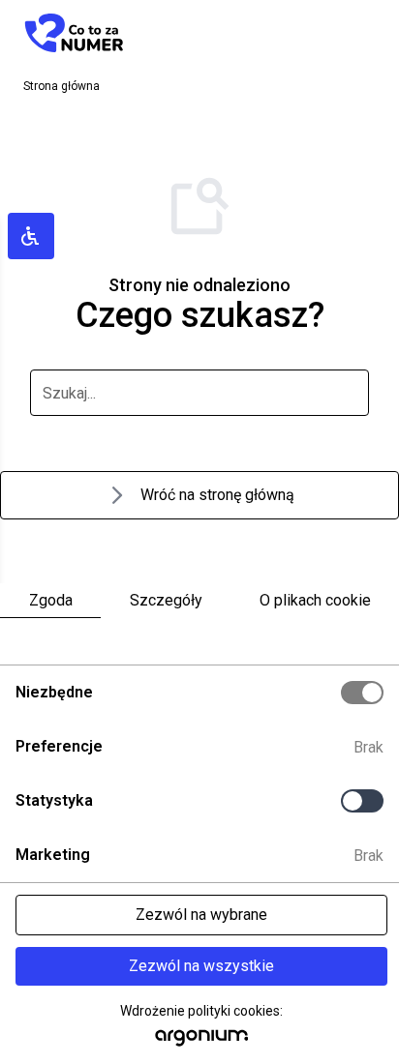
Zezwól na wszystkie (201, 966)
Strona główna (61, 86)
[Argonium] (202, 1043)
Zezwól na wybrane (201, 914)
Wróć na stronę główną (217, 495)
